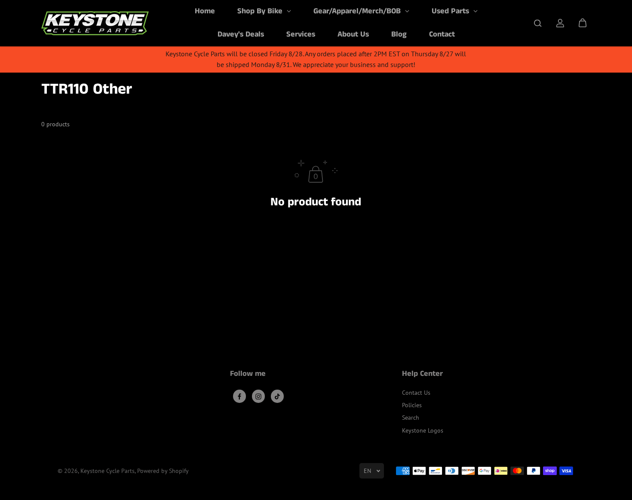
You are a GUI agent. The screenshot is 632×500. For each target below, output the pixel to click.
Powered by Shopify (163, 471)
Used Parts (451, 11)
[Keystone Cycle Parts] (95, 23)
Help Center (422, 374)
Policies (412, 405)
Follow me (248, 374)
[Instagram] (258, 396)
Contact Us (416, 392)
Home (205, 11)
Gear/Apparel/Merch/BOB (358, 11)
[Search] (538, 23)
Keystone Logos (422, 430)
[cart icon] (582, 23)
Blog (399, 34)
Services (300, 34)
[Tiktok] (277, 396)
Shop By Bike (261, 11)
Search (410, 417)
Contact (442, 34)
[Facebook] (239, 396)
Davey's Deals (241, 34)
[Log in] (560, 23)
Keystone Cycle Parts (107, 471)
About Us (353, 34)
